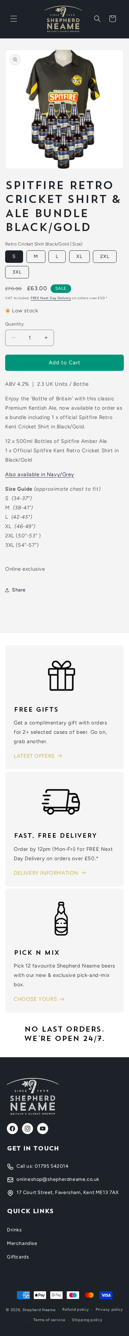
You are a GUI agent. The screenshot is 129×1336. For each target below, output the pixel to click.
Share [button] (19, 590)
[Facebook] (12, 1128)
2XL (104, 256)
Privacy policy (109, 1309)
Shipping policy (87, 1320)
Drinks (14, 1230)
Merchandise (22, 1243)
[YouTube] (42, 1128)
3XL (17, 272)
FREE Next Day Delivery (51, 298)
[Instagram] (27, 1128)
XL (79, 256)
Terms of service (49, 1320)
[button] (13, 18)
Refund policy (75, 1309)
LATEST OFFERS (34, 756)
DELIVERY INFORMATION (46, 873)
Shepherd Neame (39, 1310)
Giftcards (18, 1257)
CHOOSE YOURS (35, 999)
